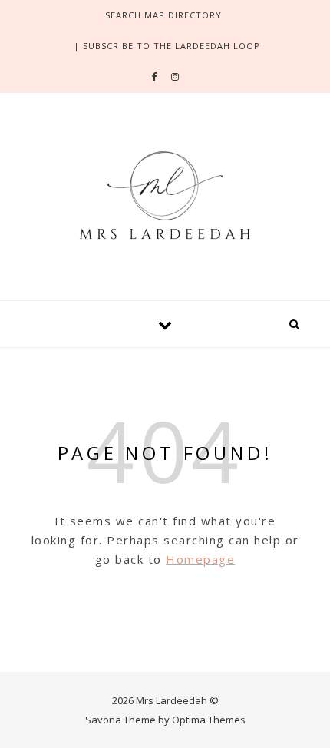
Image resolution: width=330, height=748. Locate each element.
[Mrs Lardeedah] (165, 194)
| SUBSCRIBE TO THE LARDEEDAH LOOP (167, 45)
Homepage (200, 559)
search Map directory (163, 15)
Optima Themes (209, 719)
